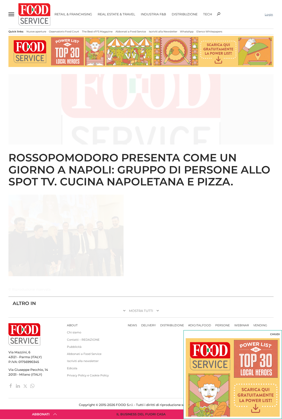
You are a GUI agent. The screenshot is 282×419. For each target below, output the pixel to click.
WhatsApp (187, 31)
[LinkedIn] (18, 386)
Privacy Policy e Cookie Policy (88, 375)
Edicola (72, 368)
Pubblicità (74, 347)
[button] (11, 14)
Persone (222, 325)
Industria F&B (153, 14)
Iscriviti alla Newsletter (163, 31)
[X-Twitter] (25, 386)
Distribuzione (185, 14)
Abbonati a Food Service (130, 31)
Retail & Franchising (73, 14)
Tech (207, 14)
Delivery (148, 325)
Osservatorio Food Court (64, 31)
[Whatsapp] (32, 386)
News (132, 325)
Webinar (241, 325)
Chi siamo (74, 332)
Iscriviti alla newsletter (83, 361)
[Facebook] (11, 386)
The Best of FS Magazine (97, 31)
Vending (260, 325)
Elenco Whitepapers (209, 31)
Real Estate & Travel (116, 14)
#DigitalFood (199, 325)
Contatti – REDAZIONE (83, 339)
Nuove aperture (36, 31)
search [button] (218, 14)
